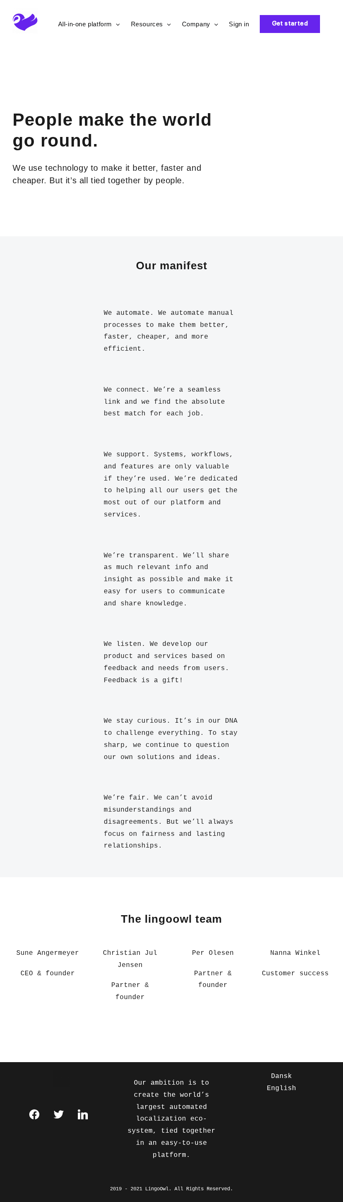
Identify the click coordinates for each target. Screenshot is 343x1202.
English (281, 1088)
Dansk (281, 1076)
